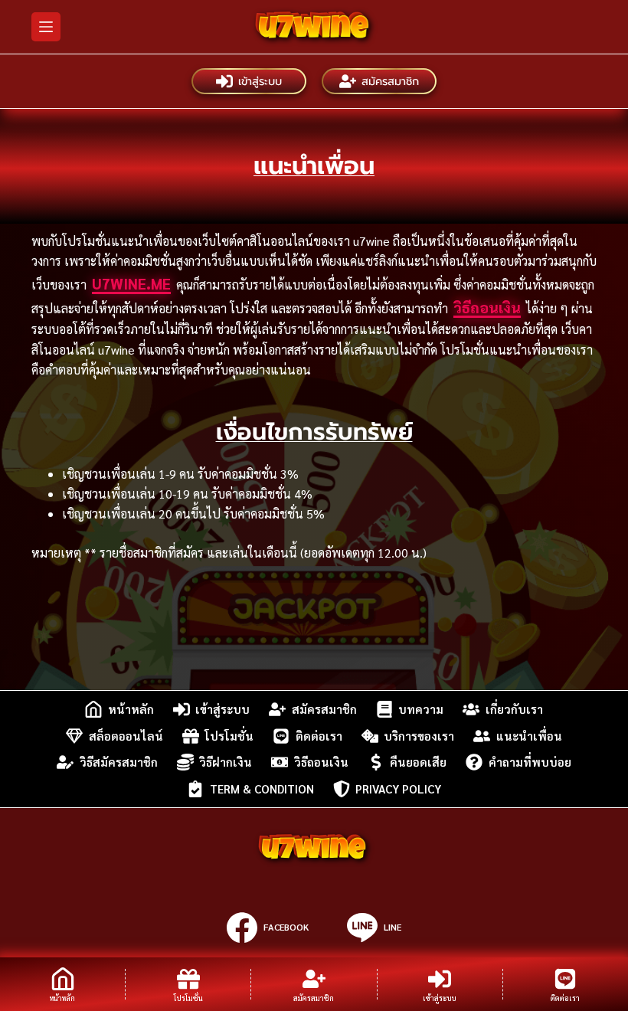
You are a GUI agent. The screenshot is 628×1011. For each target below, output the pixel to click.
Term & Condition (262, 788)
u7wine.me (131, 283)
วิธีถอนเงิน (487, 307)
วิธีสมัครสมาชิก (119, 761)
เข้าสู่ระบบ (260, 81)
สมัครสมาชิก (390, 81)
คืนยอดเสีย (418, 761)
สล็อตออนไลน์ (126, 735)
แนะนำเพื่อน (529, 735)
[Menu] (46, 26)
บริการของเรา (419, 735)
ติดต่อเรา (319, 735)
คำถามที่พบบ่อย (530, 761)
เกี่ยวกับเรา (514, 709)
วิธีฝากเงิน (225, 761)
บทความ (420, 709)
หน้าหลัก (131, 709)
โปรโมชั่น (228, 735)
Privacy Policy (398, 788)
